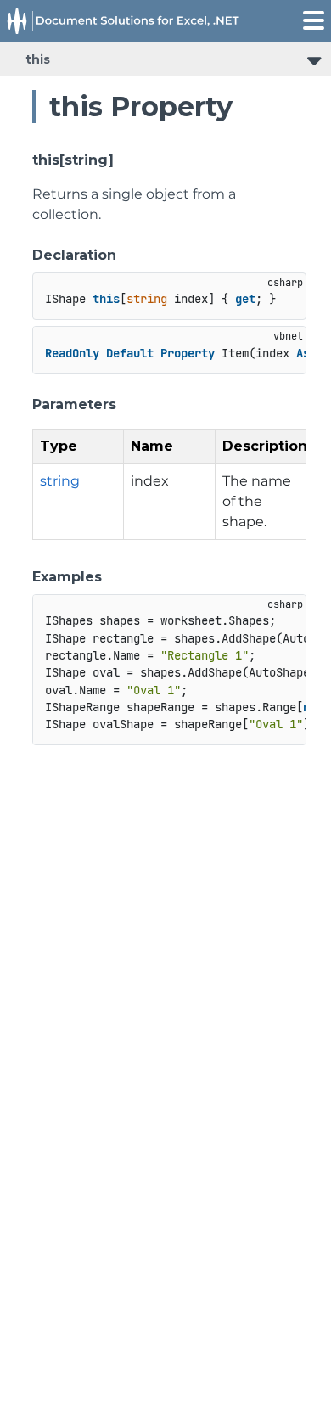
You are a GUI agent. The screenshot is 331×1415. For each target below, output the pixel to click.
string (60, 481)
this (37, 59)
